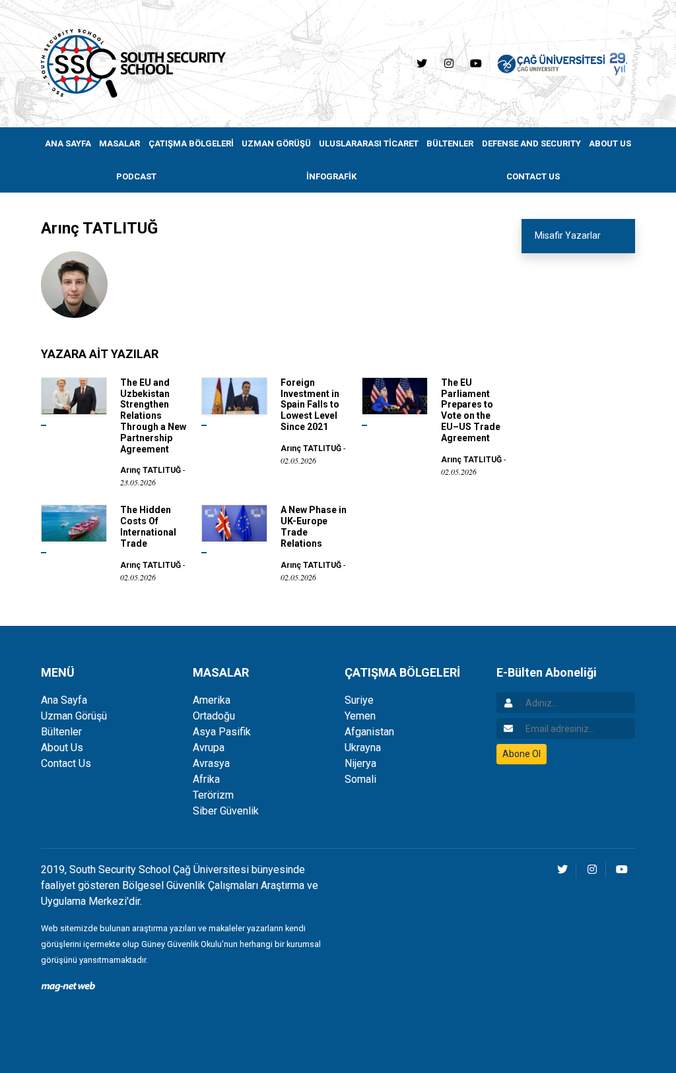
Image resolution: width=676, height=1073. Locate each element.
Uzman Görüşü (74, 716)
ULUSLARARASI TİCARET (369, 143)
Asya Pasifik (222, 731)
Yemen (360, 716)
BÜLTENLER (449, 143)
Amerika (211, 700)
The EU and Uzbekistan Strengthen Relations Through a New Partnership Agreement (153, 415)
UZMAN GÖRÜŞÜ (276, 143)
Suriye (359, 700)
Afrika (206, 779)
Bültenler (61, 731)
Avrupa (208, 747)
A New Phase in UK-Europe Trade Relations (314, 526)
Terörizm (213, 795)
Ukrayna (363, 747)
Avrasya (211, 763)
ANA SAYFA (68, 143)
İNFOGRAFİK (331, 176)
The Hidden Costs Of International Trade (148, 526)
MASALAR (119, 143)
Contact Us (66, 763)
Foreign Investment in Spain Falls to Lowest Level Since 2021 (310, 404)
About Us (62, 747)
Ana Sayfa (64, 700)
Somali (360, 779)
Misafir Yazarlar (568, 235)
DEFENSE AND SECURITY (531, 143)
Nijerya (360, 763)
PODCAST (136, 176)
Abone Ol (521, 754)
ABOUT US (610, 143)
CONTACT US (533, 176)
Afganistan (369, 731)
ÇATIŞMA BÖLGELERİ (191, 143)
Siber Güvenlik (226, 811)
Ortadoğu (214, 716)
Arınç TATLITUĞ (150, 470)
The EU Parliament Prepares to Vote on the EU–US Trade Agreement (470, 410)
